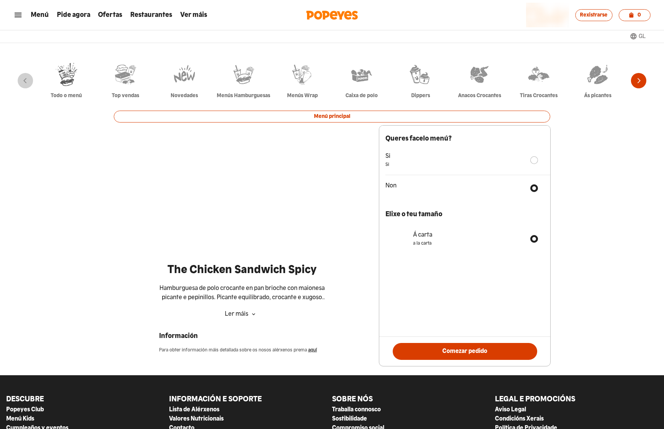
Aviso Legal (510, 409)
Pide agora (73, 15)
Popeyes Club (25, 409)
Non (391, 186)
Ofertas (110, 15)
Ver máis (193, 15)
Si (387, 156)
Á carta (422, 235)
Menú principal (332, 116)
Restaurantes (151, 15)
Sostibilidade (349, 419)
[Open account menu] (18, 15)
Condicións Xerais (519, 419)
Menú (40, 15)
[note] (242, 293)
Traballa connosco (356, 409)
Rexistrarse (594, 15)
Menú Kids (20, 419)
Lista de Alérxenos (194, 409)
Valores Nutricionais (196, 419)
